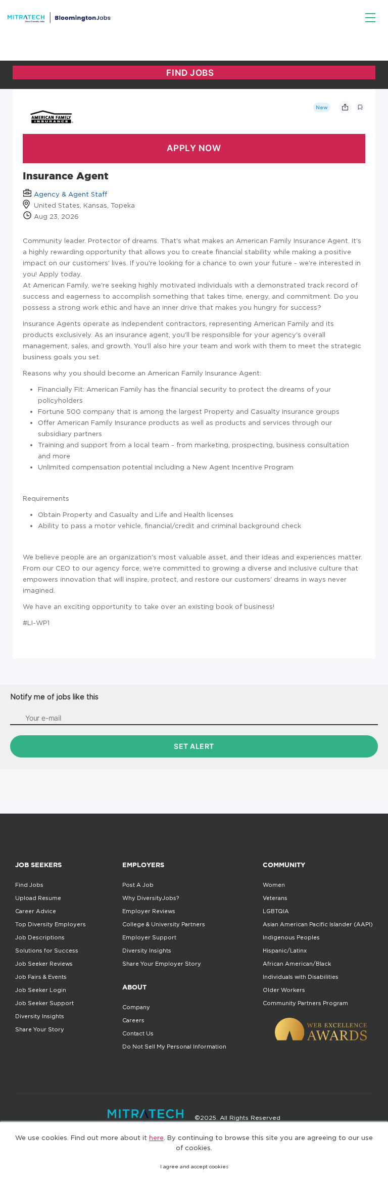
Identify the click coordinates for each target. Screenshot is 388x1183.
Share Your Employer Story (161, 964)
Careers (133, 1020)
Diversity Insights (39, 1016)
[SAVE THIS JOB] (360, 107)
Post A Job (138, 885)
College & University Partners (163, 924)
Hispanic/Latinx (285, 951)
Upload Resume (38, 898)
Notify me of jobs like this (54, 696)
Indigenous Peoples (291, 937)
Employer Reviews (148, 911)
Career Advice (35, 911)
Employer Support (149, 937)
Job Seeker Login (40, 990)
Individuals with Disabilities (300, 977)
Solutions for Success (46, 951)
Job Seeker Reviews (44, 964)
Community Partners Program (305, 1003)
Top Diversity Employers (50, 924)
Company (136, 1007)
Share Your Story (39, 1029)
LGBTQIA (276, 911)
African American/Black (297, 964)
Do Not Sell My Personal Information (174, 1047)
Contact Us (138, 1033)
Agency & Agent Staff (70, 194)
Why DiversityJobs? (150, 898)
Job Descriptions (40, 937)
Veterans (275, 898)
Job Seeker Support (44, 1003)
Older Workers (284, 990)
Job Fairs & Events (41, 977)
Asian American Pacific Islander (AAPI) (318, 924)
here (156, 1137)
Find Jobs (29, 885)
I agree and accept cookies (194, 1166)
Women (274, 885)
